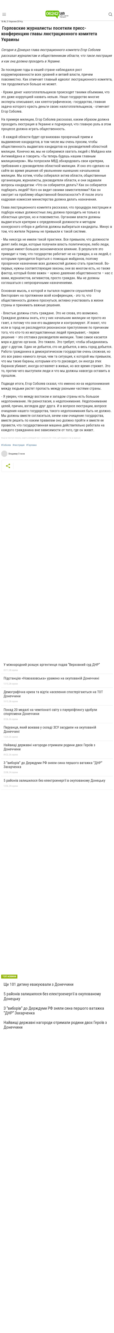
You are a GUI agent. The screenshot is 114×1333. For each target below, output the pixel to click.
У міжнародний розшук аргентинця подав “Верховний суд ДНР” (52, 665)
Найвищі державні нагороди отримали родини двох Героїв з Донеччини (49, 747)
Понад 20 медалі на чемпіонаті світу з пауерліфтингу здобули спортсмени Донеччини (50, 712)
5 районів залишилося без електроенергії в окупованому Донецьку (54, 780)
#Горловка (31, 445)
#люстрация (18, 445)
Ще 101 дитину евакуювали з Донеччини (38, 984)
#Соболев (6, 445)
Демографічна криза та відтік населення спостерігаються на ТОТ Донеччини (53, 694)
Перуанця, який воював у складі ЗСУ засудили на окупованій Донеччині (50, 729)
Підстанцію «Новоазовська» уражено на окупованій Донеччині (51, 678)
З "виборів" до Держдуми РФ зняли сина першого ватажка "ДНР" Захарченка (53, 765)
